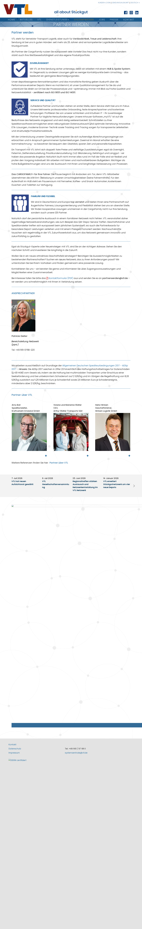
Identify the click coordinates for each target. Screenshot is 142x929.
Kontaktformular (58, 278)
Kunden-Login (104, 2)
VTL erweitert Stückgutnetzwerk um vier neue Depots (116, 484)
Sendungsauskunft (120, 2)
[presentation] (134, 485)
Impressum (14, 752)
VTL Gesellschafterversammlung (55, 484)
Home (11, 19)
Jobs (102, 19)
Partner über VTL (58, 462)
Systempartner (84, 19)
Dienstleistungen (57, 19)
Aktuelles (26, 19)
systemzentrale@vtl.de (76, 752)
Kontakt (128, 19)
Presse (114, 19)
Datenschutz (15, 748)
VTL (39, 19)
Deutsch (134, 2)
